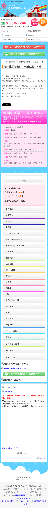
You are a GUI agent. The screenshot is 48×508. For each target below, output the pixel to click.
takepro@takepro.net (24, 498)
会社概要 (9, 350)
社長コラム (10, 357)
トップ (4, 62)
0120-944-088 (20, 495)
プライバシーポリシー (23, 501)
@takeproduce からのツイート (13, 448)
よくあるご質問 (12, 344)
